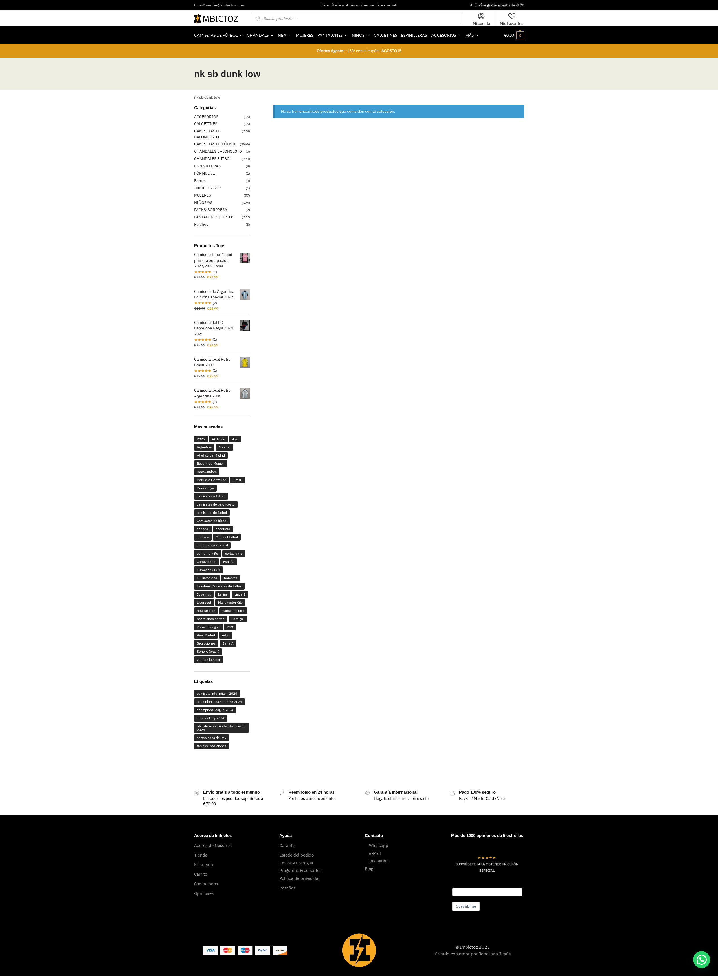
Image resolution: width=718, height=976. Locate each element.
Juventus (204, 594)
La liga (222, 594)
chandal (203, 529)
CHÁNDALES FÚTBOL (213, 158)
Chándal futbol (227, 537)
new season (206, 610)
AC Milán (218, 439)
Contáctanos (206, 883)
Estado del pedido (296, 855)
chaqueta (223, 529)
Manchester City (230, 602)
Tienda (200, 855)
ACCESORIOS (206, 116)
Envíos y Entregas (296, 863)
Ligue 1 (239, 594)
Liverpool (204, 602)
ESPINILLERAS (207, 166)
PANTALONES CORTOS (214, 217)
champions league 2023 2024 (219, 702)
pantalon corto (233, 610)
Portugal (237, 619)
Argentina (204, 447)
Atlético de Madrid (211, 455)
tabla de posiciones (212, 746)
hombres (231, 578)
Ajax (235, 439)
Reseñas (287, 888)
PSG (230, 627)
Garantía (287, 845)
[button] (514, 35)
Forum (200, 180)
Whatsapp (378, 845)
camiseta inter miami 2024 (217, 693)
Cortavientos (206, 561)
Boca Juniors (207, 472)
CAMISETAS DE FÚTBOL (215, 144)
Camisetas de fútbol (212, 521)
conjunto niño (207, 553)
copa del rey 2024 (210, 718)
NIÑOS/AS (203, 202)
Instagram (379, 861)
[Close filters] (251, 108)
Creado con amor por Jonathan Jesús (473, 954)
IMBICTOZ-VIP (207, 188)
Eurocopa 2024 (208, 570)
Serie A (228, 643)
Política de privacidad (300, 878)
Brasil (237, 480)
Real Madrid (206, 635)
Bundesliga (205, 488)
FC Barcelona (207, 578)
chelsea (203, 537)
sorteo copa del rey (211, 738)
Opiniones (204, 893)
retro (225, 635)
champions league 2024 (215, 710)
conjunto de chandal (212, 545)
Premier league (208, 627)
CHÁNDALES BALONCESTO (218, 151)
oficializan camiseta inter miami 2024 (220, 728)
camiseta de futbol (211, 496)
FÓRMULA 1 (204, 173)
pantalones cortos (210, 619)
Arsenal (224, 447)
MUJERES (202, 195)
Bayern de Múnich (211, 463)
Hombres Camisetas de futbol (219, 586)
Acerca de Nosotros (213, 845)
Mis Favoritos (511, 23)
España (228, 561)
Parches (201, 224)
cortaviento (233, 553)
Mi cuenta (481, 23)
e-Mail (375, 853)
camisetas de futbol (212, 512)
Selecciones (206, 643)
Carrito (200, 874)
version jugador (208, 660)
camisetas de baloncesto (216, 504)
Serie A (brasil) (208, 651)
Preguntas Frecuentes (300, 870)
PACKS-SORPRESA (210, 209)
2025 (201, 439)
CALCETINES (205, 123)
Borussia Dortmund (211, 480)
